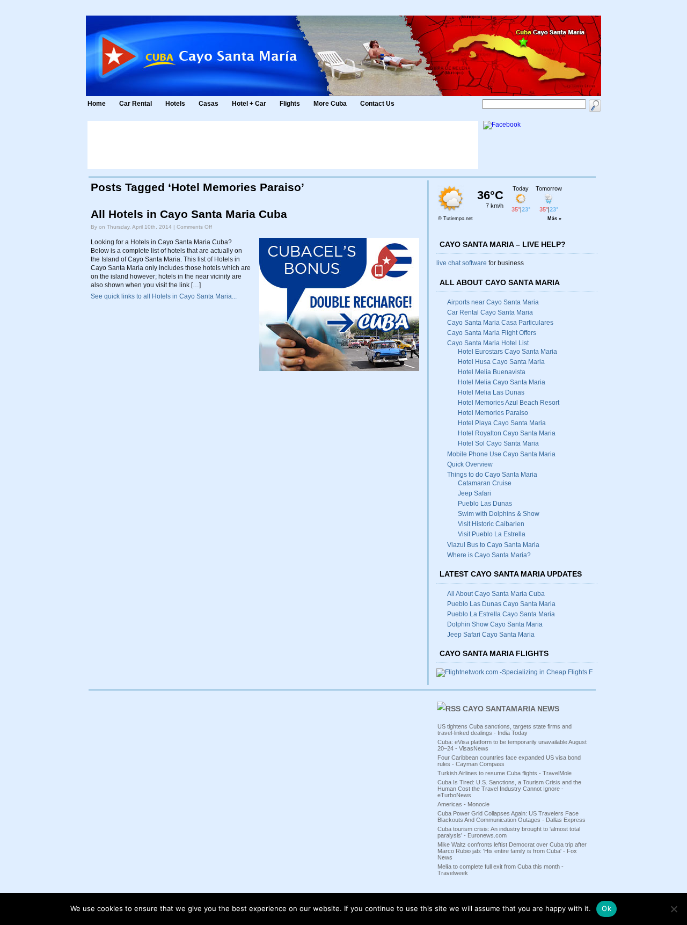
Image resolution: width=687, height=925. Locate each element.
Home (96, 103)
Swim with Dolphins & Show (498, 514)
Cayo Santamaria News (511, 708)
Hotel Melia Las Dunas (491, 392)
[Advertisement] (282, 145)
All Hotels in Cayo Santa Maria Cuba (189, 214)
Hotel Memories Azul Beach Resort (508, 402)
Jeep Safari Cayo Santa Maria (491, 634)
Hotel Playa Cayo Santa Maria (502, 423)
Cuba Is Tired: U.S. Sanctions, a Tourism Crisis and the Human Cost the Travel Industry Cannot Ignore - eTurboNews (509, 788)
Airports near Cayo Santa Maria (493, 302)
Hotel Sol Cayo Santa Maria (498, 443)
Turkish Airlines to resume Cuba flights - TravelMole (504, 773)
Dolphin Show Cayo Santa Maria (495, 624)
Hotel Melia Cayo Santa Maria (501, 382)
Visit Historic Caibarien (491, 524)
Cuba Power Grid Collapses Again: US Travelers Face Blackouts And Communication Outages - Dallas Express (511, 816)
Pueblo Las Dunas (485, 503)
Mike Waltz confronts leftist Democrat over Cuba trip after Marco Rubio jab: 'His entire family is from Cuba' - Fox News (512, 851)
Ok (606, 908)
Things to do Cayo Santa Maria (492, 474)
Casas (208, 103)
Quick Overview (470, 464)
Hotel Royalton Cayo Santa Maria (507, 433)
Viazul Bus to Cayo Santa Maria (493, 545)
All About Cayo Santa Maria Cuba (496, 594)
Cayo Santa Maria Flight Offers (491, 333)
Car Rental (135, 103)
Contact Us (377, 103)
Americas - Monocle (463, 804)
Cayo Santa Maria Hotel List (488, 343)
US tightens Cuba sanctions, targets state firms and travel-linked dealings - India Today (504, 729)
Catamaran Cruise (484, 483)
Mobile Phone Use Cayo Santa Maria (501, 454)
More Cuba (330, 103)
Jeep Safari (474, 493)
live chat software (461, 263)
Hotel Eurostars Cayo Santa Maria (507, 351)
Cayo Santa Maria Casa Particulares (500, 322)
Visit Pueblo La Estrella (491, 534)
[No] (673, 909)
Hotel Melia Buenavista (491, 372)
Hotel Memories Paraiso (493, 413)
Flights (290, 103)
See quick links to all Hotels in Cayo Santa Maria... (164, 296)
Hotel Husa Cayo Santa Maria (501, 362)
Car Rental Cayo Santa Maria (490, 312)
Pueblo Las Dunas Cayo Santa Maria (501, 604)
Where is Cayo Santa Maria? (489, 555)
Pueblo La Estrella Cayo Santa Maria (501, 614)
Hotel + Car (249, 103)
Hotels (175, 103)
